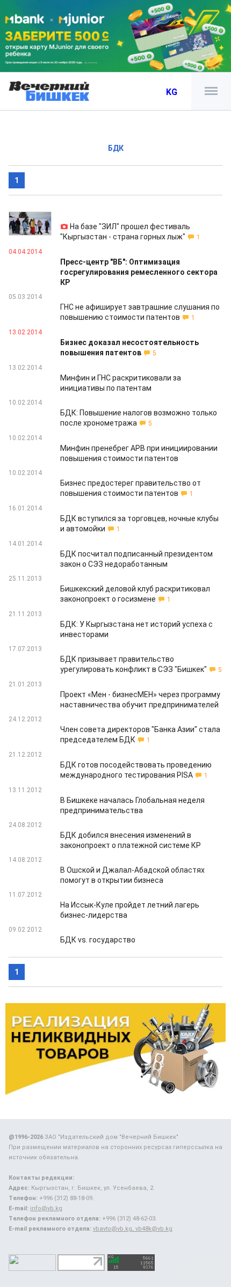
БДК (116, 148)
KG (171, 92)
